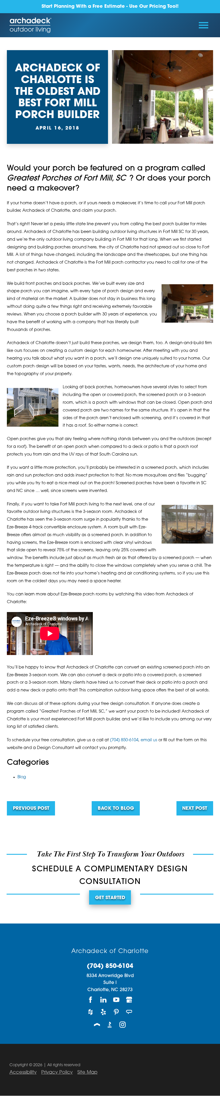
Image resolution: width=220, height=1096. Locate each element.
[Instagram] (122, 1024)
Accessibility (23, 1072)
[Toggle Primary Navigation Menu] (204, 25)
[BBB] (110, 1024)
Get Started (110, 898)
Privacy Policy (57, 1072)
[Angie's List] (129, 1012)
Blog (21, 777)
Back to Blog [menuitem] (116, 808)
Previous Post (31, 808)
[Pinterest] (116, 1012)
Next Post (194, 808)
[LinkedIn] (103, 999)
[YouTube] (116, 999)
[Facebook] (90, 999)
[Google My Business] (129, 999)
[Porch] (97, 1024)
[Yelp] (103, 1012)
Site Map (87, 1072)
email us (149, 740)
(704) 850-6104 (124, 740)
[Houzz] (90, 1012)
